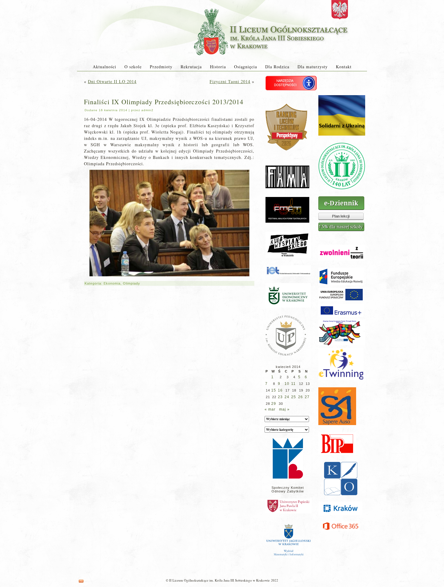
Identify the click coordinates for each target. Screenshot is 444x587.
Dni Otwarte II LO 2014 (112, 81)
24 (287, 397)
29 (273, 404)
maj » (284, 409)
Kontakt (344, 66)
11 (293, 384)
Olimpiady (131, 283)
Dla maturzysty (313, 66)
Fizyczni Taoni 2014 (230, 81)
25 (293, 397)
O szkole (133, 66)
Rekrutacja (191, 66)
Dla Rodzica (277, 66)
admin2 (147, 110)
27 (307, 397)
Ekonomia (112, 283)
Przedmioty (161, 66)
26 (300, 397)
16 (280, 390)
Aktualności (104, 66)
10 (287, 384)
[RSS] (81, 581)
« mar (270, 409)
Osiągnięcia (245, 66)
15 (273, 390)
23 (280, 397)
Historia (218, 66)
